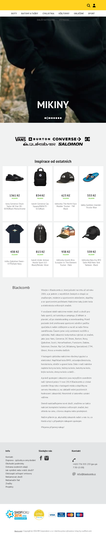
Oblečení (79, 13)
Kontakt (9, 456)
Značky (9, 483)
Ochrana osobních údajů (17, 466)
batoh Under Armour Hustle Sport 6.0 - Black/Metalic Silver (40, 262)
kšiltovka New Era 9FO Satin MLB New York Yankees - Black (91, 262)
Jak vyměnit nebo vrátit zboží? (20, 470)
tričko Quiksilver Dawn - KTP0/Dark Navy (15, 262)
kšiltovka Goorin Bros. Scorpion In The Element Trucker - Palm (66, 262)
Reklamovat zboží (14, 476)
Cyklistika (48, 13)
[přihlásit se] (94, 5)
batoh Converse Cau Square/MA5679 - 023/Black (40, 206)
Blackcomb (19, 5)
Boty (14, 13)
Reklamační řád (13, 480)
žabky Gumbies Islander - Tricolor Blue (91, 206)
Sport (91, 13)
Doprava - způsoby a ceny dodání (21, 460)
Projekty (9, 486)
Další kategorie (46, 19)
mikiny (53, 105)
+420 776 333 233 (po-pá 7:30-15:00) (85, 466)
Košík (99, 5)
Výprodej (64, 19)
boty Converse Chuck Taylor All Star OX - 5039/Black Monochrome (14, 206)
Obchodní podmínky (15, 463)
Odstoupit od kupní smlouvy (19, 473)
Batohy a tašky (29, 13)
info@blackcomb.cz (86, 474)
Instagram (46, 458)
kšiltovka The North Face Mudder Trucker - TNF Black (66, 206)
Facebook (41, 458)
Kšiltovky (64, 13)
